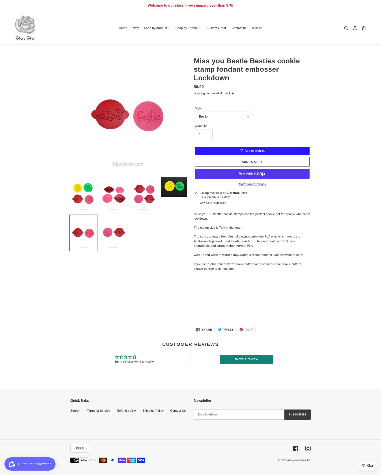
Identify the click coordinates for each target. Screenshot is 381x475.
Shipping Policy (153, 410)
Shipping (199, 93)
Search (75, 410)
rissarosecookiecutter (299, 460)
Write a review (246, 359)
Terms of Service (98, 410)
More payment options (252, 184)
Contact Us (178, 410)
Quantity (201, 125)
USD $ (79, 448)
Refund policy (126, 410)
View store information (213, 202)
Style (198, 108)
